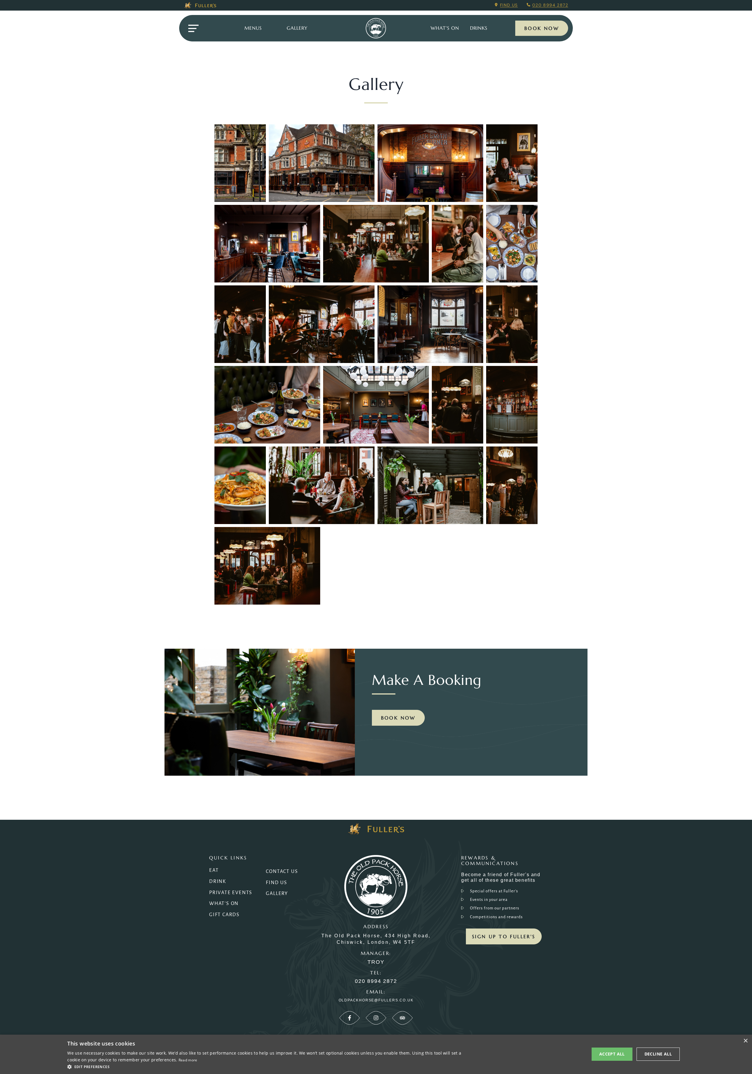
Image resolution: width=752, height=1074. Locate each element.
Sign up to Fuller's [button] (504, 936)
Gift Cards (224, 914)
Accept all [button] (612, 1054)
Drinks (478, 28)
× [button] (745, 1041)
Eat (214, 870)
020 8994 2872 (550, 5)
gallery (297, 28)
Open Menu (193, 28)
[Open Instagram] (376, 1018)
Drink (217, 881)
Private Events (230, 892)
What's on (445, 28)
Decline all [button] (658, 1054)
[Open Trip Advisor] (402, 1018)
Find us (509, 5)
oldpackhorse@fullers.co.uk (376, 1000)
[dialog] (376, 1054)
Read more (188, 1060)
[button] (266, 1066)
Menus (253, 28)
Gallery (277, 893)
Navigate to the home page (376, 28)
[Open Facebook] (349, 1018)
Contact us (282, 871)
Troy (375, 962)
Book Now (541, 28)
